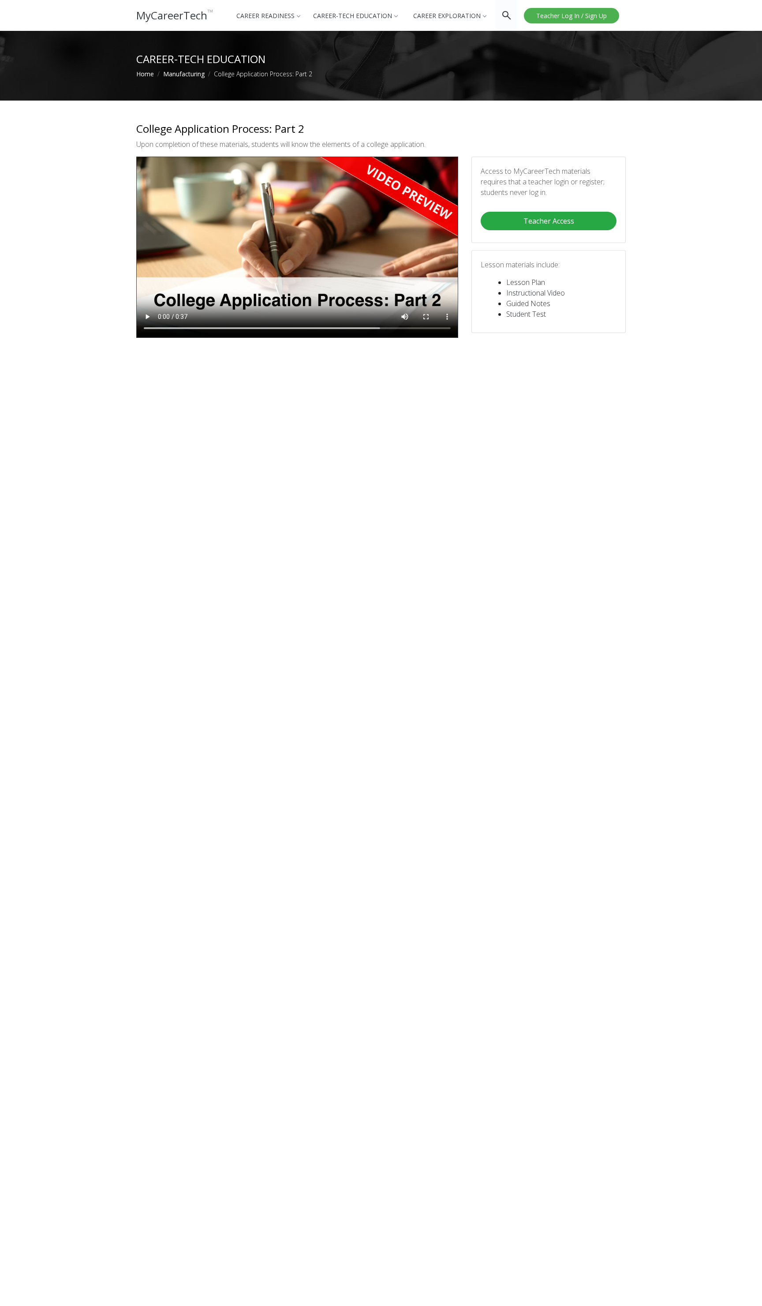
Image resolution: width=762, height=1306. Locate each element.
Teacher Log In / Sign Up (571, 15)
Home (145, 74)
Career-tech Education (352, 15)
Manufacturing (184, 74)
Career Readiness (265, 15)
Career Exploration (447, 15)
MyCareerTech (174, 15)
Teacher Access (548, 221)
